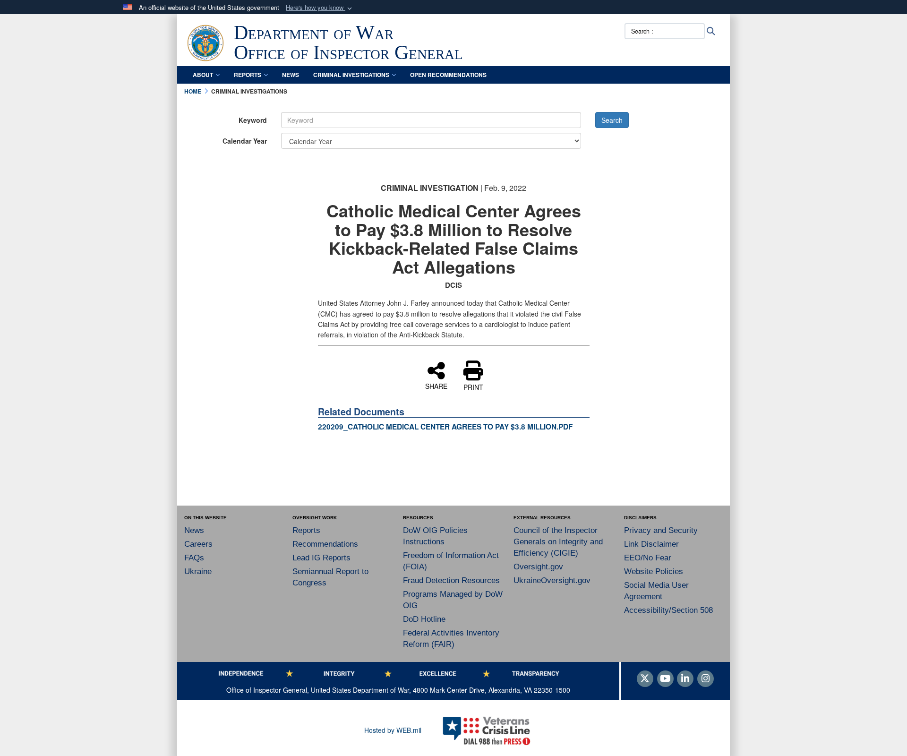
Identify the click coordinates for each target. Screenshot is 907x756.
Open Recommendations (448, 74)
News (290, 74)
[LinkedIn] (685, 679)
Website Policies (653, 571)
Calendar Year (244, 141)
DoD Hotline (424, 619)
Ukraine (198, 571)
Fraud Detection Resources (451, 580)
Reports (247, 74)
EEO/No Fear (647, 557)
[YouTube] (665, 679)
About (203, 74)
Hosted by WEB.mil (392, 730)
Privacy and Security (661, 530)
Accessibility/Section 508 (668, 610)
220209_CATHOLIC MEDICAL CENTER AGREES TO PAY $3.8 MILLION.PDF (445, 426)
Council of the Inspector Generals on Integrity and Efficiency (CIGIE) (558, 542)
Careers (198, 544)
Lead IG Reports (321, 557)
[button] (320, 8)
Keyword (253, 120)
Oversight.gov (538, 566)
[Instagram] (705, 679)
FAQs (194, 557)
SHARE (436, 385)
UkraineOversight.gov (551, 580)
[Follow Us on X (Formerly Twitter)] (645, 679)
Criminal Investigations (351, 74)
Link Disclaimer (651, 544)
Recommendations (325, 544)
